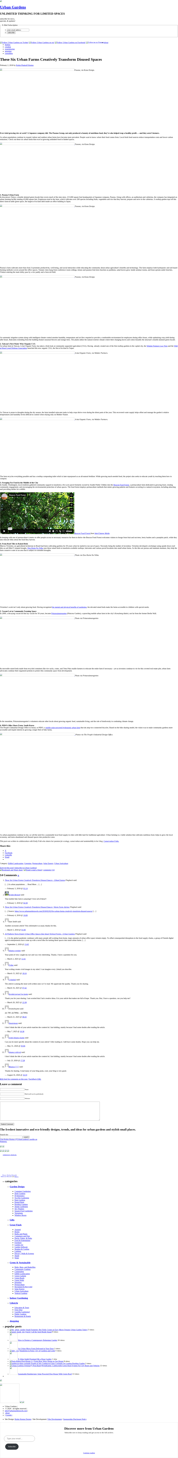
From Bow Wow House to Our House (48, 1361)
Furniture (18, 1243)
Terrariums (19, 1213)
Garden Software (21, 1247)
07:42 (24, 988)
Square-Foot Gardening (24, 1211)
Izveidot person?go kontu (18, 994)
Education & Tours (22, 1308)
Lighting (18, 1251)
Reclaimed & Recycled (23, 1287)
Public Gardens (20, 1314)
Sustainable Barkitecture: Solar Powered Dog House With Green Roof (45, 1374)
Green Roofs (19, 1278)
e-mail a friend (36, 870)
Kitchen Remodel (12, 1175)
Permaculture (37, 863)
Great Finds (16, 1225)
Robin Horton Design (23, 1419)
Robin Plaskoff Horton (25, 65)
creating (8, 47)
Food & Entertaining (22, 1240)
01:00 (23, 930)
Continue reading (89, 1453)
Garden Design (17, 1186)
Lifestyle (14, 1303)
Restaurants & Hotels (23, 1316)
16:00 (25, 915)
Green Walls (19, 1280)
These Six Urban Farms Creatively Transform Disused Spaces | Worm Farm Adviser (37, 907)
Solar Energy (48, 863)
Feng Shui (18, 1310)
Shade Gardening (21, 1207)
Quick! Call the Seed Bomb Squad (38, 1332)
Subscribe (12, 1447)
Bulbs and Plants (21, 1234)
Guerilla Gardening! (22, 1312)
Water (17, 1258)
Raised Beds (19, 1202)
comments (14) (49, 870)
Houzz (4, 1175)
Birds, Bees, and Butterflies (25, 1267)
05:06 (23, 1046)
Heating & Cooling (22, 1249)
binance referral (15, 1052)
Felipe (11, 965)
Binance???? (14, 1067)
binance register (15, 951)
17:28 (22, 1060)
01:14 (25, 888)
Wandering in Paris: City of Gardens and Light (37, 1351)
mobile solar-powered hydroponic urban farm (63, 728)
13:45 (26, 944)
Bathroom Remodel (6, 1176)
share (20, 870)
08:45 (24, 1017)
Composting (19, 1272)
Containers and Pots (22, 1236)
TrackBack (34, 1079)
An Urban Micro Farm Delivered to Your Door (36, 1349)
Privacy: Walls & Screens (24, 1253)
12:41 (23, 959)
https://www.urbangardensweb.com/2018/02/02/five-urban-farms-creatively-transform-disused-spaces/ (54, 911)
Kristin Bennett (14, 895)
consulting (9, 53)
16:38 (22, 1031)
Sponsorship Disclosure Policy (75, 1419)
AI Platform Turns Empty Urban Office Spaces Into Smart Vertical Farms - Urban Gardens (40, 934)
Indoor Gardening (19, 1298)
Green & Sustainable (20, 1262)
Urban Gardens (13, 7)
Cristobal (12, 980)
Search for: (4, 1135)
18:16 (24, 973)
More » (17, 1176)
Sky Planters (19, 1209)
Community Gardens (23, 1269)
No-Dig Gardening (22, 1198)
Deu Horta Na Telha (35, 548)
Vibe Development (54, 1419)
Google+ (9, 1415)
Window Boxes (20, 1215)
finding (7, 45)
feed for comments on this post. (14, 1079)
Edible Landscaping (15, 863)
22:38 (24, 1002)
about (106, 42)
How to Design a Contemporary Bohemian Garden (37, 1340)
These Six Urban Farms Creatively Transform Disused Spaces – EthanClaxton (35, 880)
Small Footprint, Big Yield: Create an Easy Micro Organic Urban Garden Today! (57, 1330)
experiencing (10, 49)
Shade (17, 1256)
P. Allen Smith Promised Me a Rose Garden (34, 1359)
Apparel (18, 1230)
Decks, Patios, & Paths (23, 1238)
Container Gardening (23, 1191)
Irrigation (18, 1282)
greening (8, 51)
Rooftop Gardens (21, 1204)
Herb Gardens (20, 1194)
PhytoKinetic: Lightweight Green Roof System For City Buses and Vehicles (70, 1366)
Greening (27, 863)
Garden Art (19, 1245)
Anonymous (13, 1023)
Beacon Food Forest (82, 533)
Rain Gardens (20, 1200)
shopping (14, 1321)
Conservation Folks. (111, 841)
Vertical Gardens (21, 1293)
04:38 (25, 903)
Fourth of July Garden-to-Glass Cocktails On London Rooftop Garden (58, 1363)
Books (17, 1232)
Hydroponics (19, 1196)
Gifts (12, 1220)
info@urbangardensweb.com (16, 1411)
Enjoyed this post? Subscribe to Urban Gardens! (18, 868)
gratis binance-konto (16, 1038)
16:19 (25, 1075)
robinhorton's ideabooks (10, 1155)
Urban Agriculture (61, 863)
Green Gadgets (20, 1276)
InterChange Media (102, 533)
